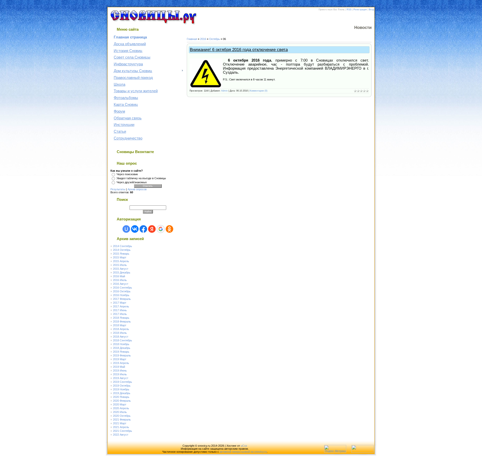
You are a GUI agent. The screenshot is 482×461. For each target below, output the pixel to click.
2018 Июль (120, 332)
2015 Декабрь (121, 272)
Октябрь (214, 38)
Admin (224, 90)
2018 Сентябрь (122, 340)
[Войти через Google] (161, 229)
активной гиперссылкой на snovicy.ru (243, 451)
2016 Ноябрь (121, 295)
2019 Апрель (121, 362)
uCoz (244, 445)
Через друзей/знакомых (131, 182)
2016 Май (119, 276)
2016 (203, 38)
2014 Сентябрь (122, 246)
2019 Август (120, 378)
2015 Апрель (121, 261)
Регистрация (360, 9)
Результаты (117, 189)
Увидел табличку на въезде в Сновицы (141, 178)
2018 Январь (121, 317)
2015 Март (119, 257)
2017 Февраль (122, 298)
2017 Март (119, 302)
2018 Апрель (121, 329)
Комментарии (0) (258, 90)
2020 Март (119, 404)
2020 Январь (121, 396)
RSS (349, 9)
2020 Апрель (121, 408)
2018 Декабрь (121, 347)
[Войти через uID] (126, 229)
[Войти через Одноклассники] (169, 229)
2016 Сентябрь (122, 287)
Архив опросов (137, 189)
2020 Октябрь (122, 415)
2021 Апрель (121, 427)
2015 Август (120, 268)
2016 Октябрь (122, 291)
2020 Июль (120, 411)
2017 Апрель (121, 306)
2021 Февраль (122, 419)
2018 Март (119, 325)
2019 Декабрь (121, 393)
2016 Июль (120, 280)
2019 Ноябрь (121, 389)
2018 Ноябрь (121, 344)
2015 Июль (120, 264)
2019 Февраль (122, 355)
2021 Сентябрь (122, 430)
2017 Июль (120, 313)
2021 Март (119, 423)
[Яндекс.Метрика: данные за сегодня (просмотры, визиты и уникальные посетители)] (335, 449)
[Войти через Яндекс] (152, 229)
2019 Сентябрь (122, 381)
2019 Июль (120, 374)
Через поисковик (127, 174)
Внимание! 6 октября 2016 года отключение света (239, 49)
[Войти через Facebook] (143, 229)
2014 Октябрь (122, 249)
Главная (192, 38)
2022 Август (120, 434)
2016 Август (120, 283)
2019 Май (119, 366)
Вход (371, 9)
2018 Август (120, 336)
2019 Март (119, 359)
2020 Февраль (122, 400)
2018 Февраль (122, 321)
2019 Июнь (120, 370)
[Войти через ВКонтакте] (135, 229)
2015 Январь (121, 253)
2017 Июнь (120, 310)
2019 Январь (121, 351)
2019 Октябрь (122, 385)
